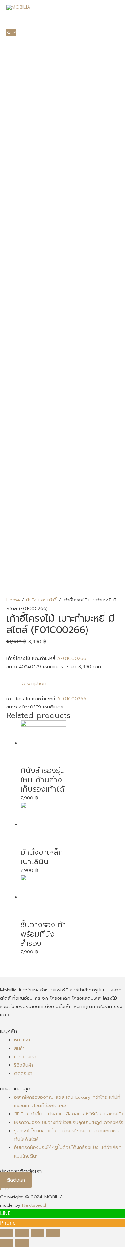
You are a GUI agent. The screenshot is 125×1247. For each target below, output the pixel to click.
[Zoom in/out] (53, 1233)
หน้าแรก (22, 1039)
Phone (8, 1222)
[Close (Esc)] (6, 1233)
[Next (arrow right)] (22, 1243)
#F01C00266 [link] (71, 658)
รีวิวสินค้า (23, 1064)
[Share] (22, 1233)
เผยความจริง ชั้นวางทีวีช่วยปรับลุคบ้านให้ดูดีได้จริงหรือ (69, 1122)
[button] (16, 1180)
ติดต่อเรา (23, 1073)
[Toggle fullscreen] (37, 1233)
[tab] (70, 683)
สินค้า (19, 1048)
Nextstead (34, 1205)
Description (33, 683)
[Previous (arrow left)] (6, 1243)
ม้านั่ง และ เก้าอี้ (41, 599)
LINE (5, 1213)
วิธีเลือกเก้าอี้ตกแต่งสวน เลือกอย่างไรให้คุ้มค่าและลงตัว (68, 1113)
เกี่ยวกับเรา (25, 1056)
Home (13, 599)
